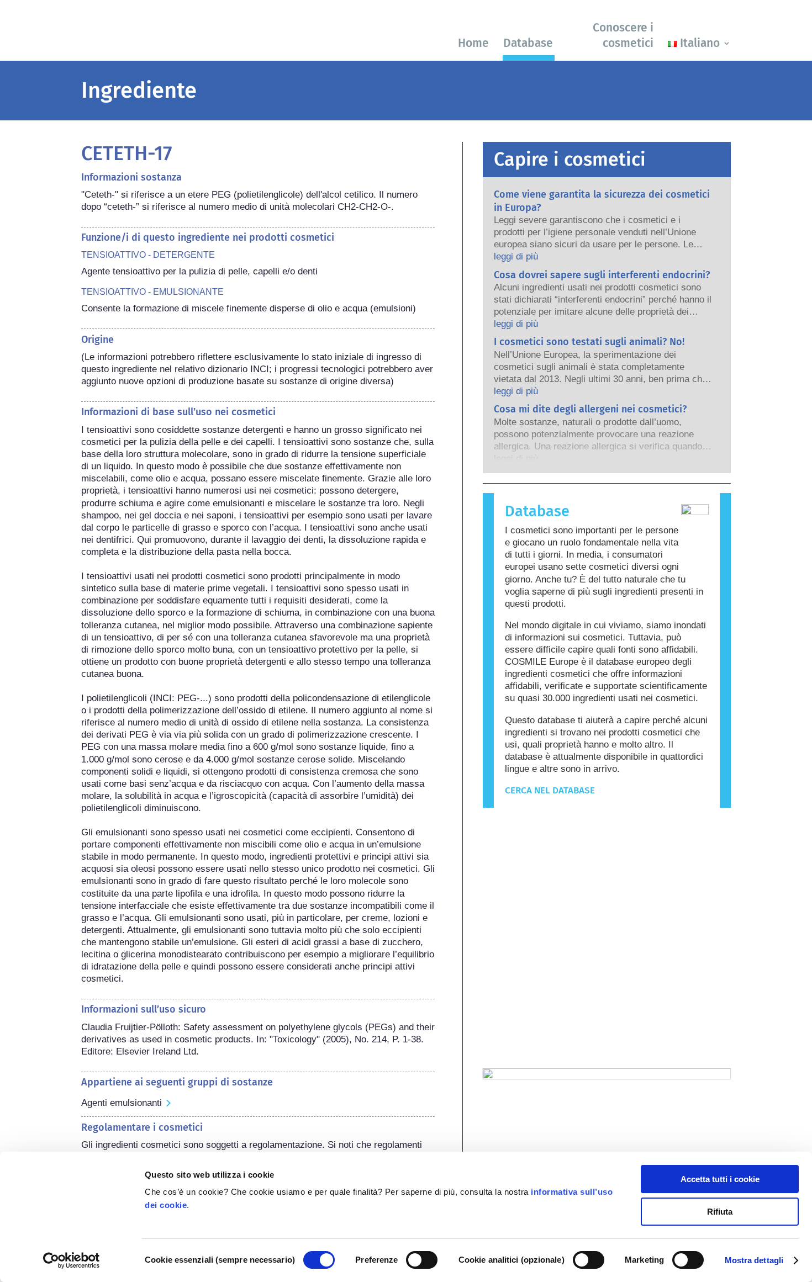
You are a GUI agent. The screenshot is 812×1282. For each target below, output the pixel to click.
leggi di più (516, 256)
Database (528, 43)
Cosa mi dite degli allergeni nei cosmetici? (590, 409)
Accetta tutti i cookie (720, 1179)
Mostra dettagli (754, 1260)
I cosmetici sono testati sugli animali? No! (589, 342)
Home (473, 43)
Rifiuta (719, 1211)
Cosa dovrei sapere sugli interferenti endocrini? (602, 275)
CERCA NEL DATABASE (550, 790)
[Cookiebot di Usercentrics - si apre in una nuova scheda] (71, 1260)
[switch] (421, 1260)
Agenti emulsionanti (121, 1103)
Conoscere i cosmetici (623, 35)
